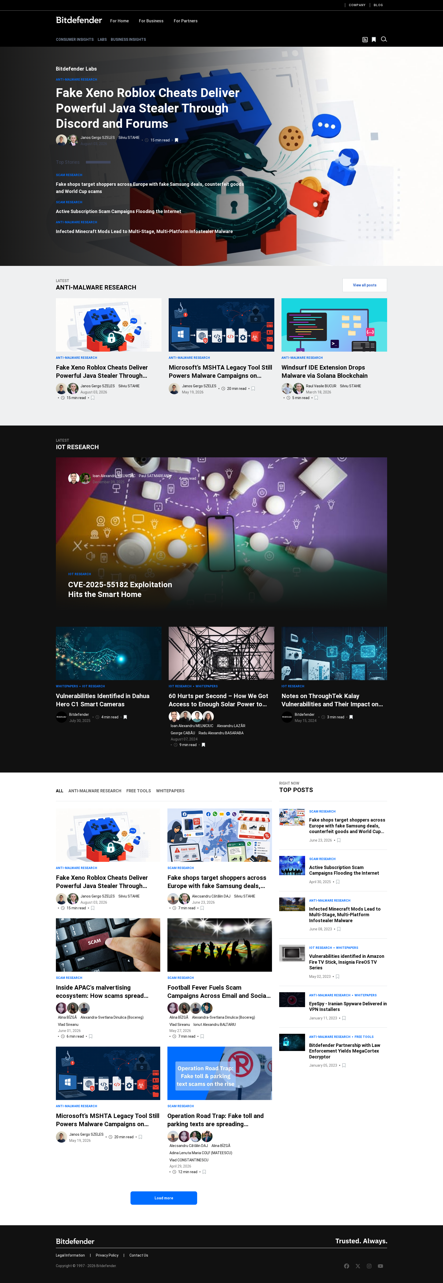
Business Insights (128, 39)
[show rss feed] (365, 40)
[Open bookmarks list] (374, 39)
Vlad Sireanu (68, 1024)
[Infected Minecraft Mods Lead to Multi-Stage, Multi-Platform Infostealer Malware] (292, 915)
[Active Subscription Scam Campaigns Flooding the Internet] (292, 870)
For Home (119, 20)
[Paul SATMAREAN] (85, 478)
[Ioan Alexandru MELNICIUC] (73, 478)
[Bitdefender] (79, 20)
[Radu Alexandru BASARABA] (208, 716)
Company (357, 5)
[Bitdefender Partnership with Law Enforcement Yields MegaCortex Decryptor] (292, 1051)
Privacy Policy (107, 1255)
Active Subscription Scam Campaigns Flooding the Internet (118, 211)
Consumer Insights (75, 39)
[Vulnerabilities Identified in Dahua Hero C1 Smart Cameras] (109, 653)
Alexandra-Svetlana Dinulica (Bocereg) (112, 1017)
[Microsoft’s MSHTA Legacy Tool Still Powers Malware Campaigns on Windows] (221, 325)
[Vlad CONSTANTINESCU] (207, 1136)
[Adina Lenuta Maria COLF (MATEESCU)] (195, 1136)
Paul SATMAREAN (153, 476)
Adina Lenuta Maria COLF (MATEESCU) (200, 1153)
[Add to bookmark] (177, 140)
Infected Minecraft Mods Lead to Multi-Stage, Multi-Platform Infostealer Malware (144, 231)
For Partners (186, 20)
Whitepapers (67, 686)
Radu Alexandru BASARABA (221, 733)
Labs (102, 39)
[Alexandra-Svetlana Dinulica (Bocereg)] (72, 1008)
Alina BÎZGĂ (67, 1017)
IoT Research (79, 574)
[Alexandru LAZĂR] (185, 716)
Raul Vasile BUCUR (321, 386)
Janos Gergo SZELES (97, 138)
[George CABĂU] (197, 716)
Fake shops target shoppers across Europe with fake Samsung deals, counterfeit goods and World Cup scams (150, 187)
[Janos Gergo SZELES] (61, 140)
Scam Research (69, 175)
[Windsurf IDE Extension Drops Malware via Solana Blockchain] (334, 325)
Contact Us (138, 1255)
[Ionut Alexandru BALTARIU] (207, 1008)
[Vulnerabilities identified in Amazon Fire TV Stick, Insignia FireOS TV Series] (292, 962)
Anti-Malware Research (76, 79)
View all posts (365, 285)
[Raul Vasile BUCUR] (287, 388)
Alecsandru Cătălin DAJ (211, 896)
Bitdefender (79, 714)
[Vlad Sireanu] (84, 1008)
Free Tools (364, 1037)
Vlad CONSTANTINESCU (188, 1160)
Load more (164, 1198)
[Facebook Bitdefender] (346, 1266)
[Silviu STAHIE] (72, 140)
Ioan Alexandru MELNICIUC (114, 476)
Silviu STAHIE (129, 138)
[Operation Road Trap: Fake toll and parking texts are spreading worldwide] (219, 1073)
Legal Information (70, 1255)
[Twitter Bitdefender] (358, 1266)
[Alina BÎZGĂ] (61, 1008)
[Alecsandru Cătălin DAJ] (173, 898)
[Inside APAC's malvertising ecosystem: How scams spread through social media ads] (108, 945)
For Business (151, 20)
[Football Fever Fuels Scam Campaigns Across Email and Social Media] (219, 945)
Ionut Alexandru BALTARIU (215, 1024)
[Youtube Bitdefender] (380, 1266)
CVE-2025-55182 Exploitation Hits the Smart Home (120, 589)
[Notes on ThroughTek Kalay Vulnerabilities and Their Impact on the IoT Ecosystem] (334, 653)
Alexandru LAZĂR (231, 726)
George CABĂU (183, 733)
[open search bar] (384, 39)
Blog (378, 5)
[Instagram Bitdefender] (369, 1266)
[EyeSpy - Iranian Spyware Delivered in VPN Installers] (292, 1006)
